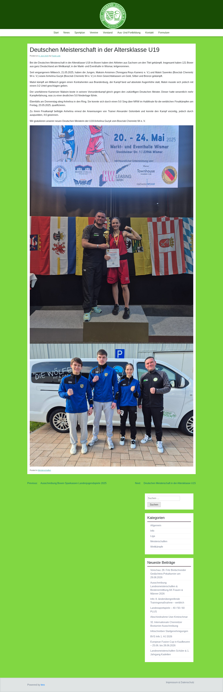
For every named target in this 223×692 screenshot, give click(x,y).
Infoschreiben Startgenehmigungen (169, 631)
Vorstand (108, 32)
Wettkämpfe (156, 546)
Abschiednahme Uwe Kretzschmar (169, 617)
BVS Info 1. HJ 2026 (161, 636)
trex (43, 684)
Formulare (163, 32)
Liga (152, 536)
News (66, 32)
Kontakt (149, 32)
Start (56, 32)
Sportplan (79, 32)
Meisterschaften (44, 470)
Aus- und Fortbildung (128, 32)
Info (152, 530)
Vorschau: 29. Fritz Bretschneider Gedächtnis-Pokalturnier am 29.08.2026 (168, 574)
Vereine (94, 32)
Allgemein (155, 525)
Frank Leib (56, 56)
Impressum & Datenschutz (180, 682)
